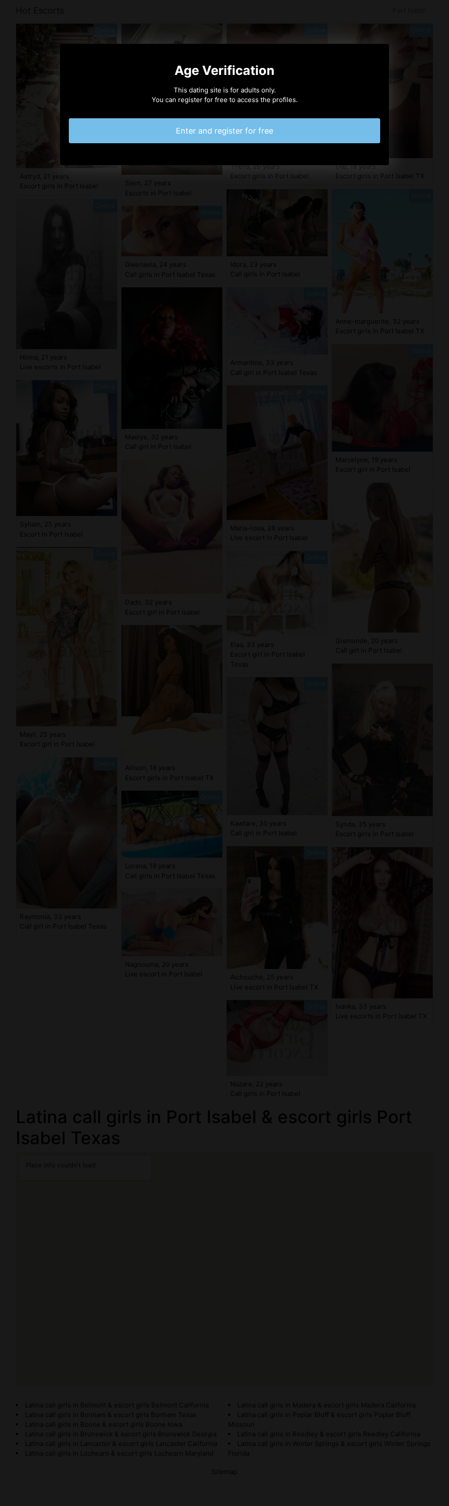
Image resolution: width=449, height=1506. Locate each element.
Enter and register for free (224, 130)
